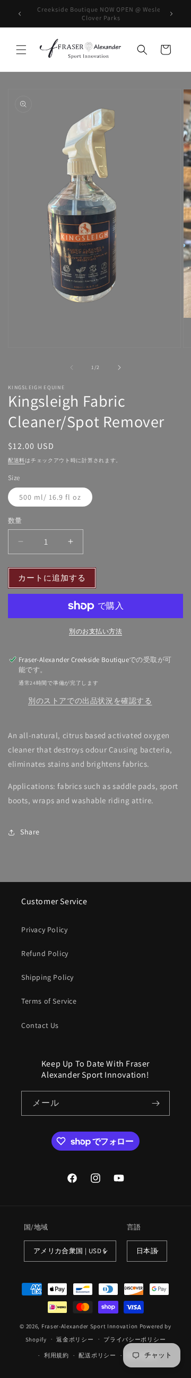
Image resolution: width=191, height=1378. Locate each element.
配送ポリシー (97, 1355)
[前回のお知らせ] (19, 13)
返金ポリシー (74, 1339)
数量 (15, 520)
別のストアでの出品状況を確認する (90, 700)
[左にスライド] (71, 367)
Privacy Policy (44, 929)
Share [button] (30, 832)
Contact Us (40, 1025)
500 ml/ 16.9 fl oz (50, 497)
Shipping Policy (47, 977)
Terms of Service (49, 1001)
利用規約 (56, 1355)
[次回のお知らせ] (171, 13)
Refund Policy (44, 953)
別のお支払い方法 (95, 631)
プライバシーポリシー (134, 1339)
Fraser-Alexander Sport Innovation (89, 1326)
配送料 (16, 460)
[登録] (155, 1103)
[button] (21, 49)
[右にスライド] (119, 367)
